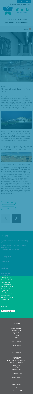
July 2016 (3, 291)
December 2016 (5, 280)
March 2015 (4, 299)
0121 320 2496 (17, 373)
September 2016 (6, 286)
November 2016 (6, 282)
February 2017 (5, 278)
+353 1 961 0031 (17, 341)
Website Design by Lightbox (16, 391)
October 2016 (5, 284)
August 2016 (4, 288)
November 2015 (6, 293)
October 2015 (5, 295)
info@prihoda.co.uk (16, 377)
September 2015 (6, 297)
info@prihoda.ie (16, 345)
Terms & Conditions (16, 388)
